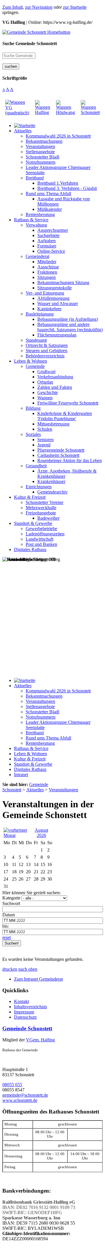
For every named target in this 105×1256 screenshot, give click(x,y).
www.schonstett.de (19, 1100)
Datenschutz (25, 1017)
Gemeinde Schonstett (27, 1028)
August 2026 (41, 833)
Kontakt (21, 1001)
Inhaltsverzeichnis (30, 1006)
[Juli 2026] (17, 835)
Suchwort (11, 903)
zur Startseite (75, 7)
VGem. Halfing (40, 1039)
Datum (8, 914)
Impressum (24, 1011)
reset (6, 937)
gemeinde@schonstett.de (25, 1095)
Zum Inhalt (12, 7)
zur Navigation (38, 7)
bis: (5, 926)
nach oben (27, 969)
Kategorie (11, 897)
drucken (9, 969)
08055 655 (12, 1084)
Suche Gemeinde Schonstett (29, 43)
